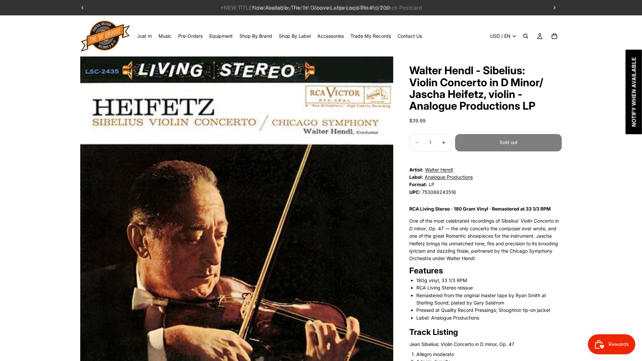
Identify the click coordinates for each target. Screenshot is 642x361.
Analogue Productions (449, 177)
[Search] (525, 36)
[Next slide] (554, 7)
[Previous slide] (82, 7)
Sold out (509, 142)
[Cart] (554, 36)
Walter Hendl (439, 169)
